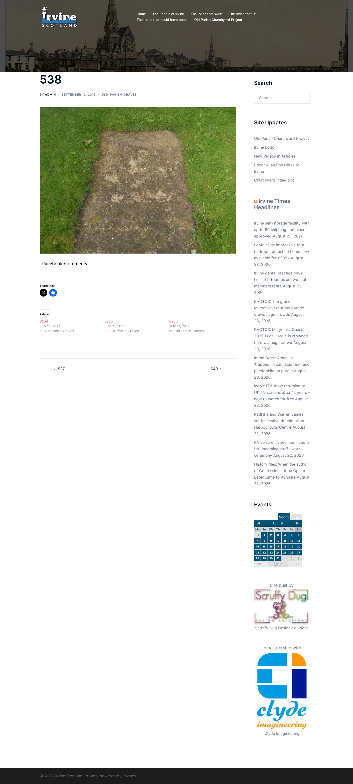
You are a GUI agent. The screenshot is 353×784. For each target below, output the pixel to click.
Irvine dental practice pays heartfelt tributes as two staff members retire (281, 279)
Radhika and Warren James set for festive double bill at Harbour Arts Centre (279, 421)
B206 (173, 321)
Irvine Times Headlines (272, 204)
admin (50, 94)
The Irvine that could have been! (162, 20)
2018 (295, 564)
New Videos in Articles (274, 156)
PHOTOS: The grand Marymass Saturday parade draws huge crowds (279, 308)
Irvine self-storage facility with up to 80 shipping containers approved (282, 229)
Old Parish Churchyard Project (218, 20)
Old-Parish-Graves (119, 94)
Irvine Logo (264, 147)
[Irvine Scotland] (59, 16)
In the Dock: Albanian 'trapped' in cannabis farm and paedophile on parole (282, 364)
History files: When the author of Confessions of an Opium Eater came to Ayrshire (281, 471)
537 (61, 368)
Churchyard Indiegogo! (275, 180)
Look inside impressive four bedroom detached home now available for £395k (281, 251)
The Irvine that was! (206, 14)
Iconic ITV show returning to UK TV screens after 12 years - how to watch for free (282, 392)
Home (141, 14)
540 (214, 368)
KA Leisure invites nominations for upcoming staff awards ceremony (282, 449)
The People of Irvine (168, 14)
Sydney (129, 775)
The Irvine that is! (242, 14)
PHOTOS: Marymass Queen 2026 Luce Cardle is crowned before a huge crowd (281, 336)
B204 (44, 321)
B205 (108, 321)
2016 (260, 564)
